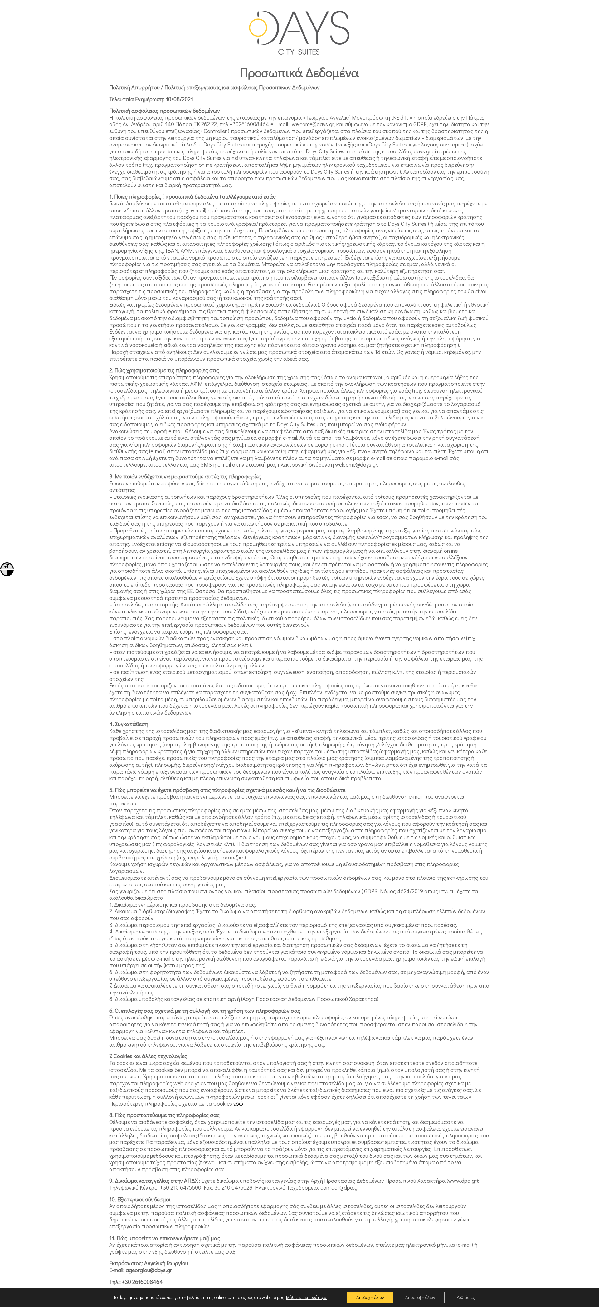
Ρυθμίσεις (465, 1297)
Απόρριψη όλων (420, 1297)
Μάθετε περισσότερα (306, 1297)
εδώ (238, 1103)
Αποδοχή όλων (370, 1297)
